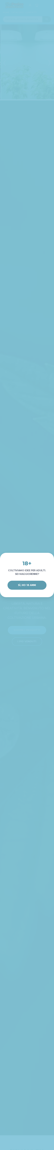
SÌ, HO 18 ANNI (27, 585)
